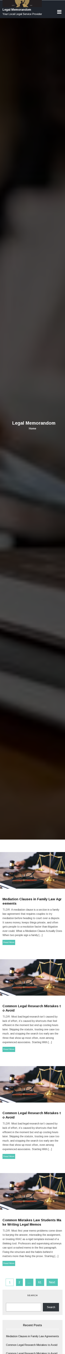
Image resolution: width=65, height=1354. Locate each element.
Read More (8, 942)
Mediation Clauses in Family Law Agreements (32, 1336)
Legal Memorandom (16, 9)
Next (52, 1282)
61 (40, 1282)
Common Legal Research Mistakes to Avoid (31, 1345)
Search (32, 1295)
